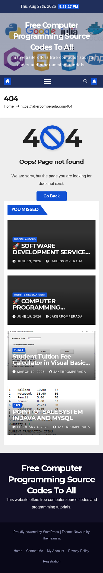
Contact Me (34, 551)
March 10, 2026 (31, 372)
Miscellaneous (25, 239)
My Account (55, 551)
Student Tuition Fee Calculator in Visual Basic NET (48, 363)
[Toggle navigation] (47, 81)
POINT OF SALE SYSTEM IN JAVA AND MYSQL (47, 415)
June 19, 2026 (29, 261)
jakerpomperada (66, 261)
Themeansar (51, 538)
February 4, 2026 (33, 427)
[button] (85, 81)
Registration (51, 561)
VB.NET (18, 350)
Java (17, 405)
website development (30, 294)
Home (9, 106)
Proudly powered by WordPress (37, 532)
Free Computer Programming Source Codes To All (51, 36)
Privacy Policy (78, 551)
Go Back (52, 196)
